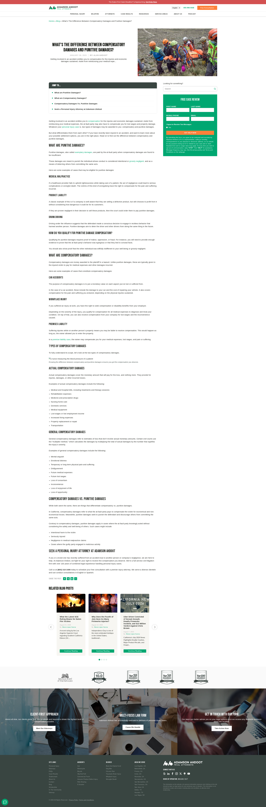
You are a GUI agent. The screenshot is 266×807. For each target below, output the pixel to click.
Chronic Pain (110, 771)
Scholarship (53, 787)
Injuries (109, 762)
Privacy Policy (73, 800)
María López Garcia (69, 627)
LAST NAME (196, 106)
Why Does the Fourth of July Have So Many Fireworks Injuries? (102, 619)
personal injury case (70, 127)
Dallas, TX (138, 790)
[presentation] (51, 627)
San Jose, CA (139, 787)
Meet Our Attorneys (44, 728)
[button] (99, 659)
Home (51, 21)
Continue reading (71, 651)
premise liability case (61, 339)
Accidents (80, 762)
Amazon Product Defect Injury (87, 779)
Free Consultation (207, 8)
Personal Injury (77, 14)
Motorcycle (81, 768)
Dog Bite (109, 768)
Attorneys (110, 14)
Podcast (192, 14)
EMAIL (194, 115)
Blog (58, 21)
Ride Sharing (81, 782)
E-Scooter (80, 784)
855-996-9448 (188, 8)
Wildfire (95, 14)
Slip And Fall (81, 774)
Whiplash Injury (111, 776)
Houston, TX (139, 792)
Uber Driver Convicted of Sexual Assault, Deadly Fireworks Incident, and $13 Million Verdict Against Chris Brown (135, 622)
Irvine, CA (138, 774)
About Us (178, 14)
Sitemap (51, 792)
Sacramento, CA (140, 779)
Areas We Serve (140, 762)
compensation (94, 121)
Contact (51, 782)
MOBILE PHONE (172, 115)
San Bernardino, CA (141, 782)
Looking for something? (173, 83)
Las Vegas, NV (140, 795)
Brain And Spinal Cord (113, 766)
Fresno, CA (138, 771)
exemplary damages (83, 152)
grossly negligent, (137, 161)
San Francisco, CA (141, 784)
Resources (144, 14)
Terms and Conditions (86, 800)
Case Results (127, 14)
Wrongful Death (111, 779)
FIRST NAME (171, 106)
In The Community (55, 790)
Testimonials (53, 776)
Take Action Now (222, 728)
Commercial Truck (83, 776)
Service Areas (161, 14)
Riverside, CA (139, 776)
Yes (169, 127)
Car (78, 766)
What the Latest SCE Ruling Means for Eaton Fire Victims (70, 619)
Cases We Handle (133, 727)
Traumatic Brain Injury (113, 774)
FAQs (51, 771)
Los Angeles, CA (140, 766)
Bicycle (79, 771)
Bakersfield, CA (140, 768)
